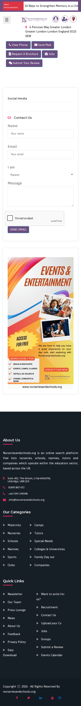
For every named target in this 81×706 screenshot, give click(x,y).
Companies (42, 565)
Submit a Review (52, 647)
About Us (14, 626)
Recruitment (49, 607)
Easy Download (10, 652)
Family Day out (44, 557)
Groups (46, 639)
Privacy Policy (17, 642)
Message (15, 183)
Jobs (44, 631)
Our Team (14, 602)
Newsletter (15, 594)
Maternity (14, 525)
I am (11, 167)
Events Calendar (52, 655)
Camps (39, 525)
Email (12, 146)
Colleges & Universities (49, 549)
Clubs (11, 565)
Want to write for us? (50, 596)
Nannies (13, 549)
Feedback (14, 634)
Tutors (38, 533)
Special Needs (43, 541)
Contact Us (48, 615)
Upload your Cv (51, 623)
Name (12, 126)
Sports (12, 557)
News (11, 618)
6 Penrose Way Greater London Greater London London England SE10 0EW (50, 31)
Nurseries (14, 533)
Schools (13, 541)
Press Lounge (17, 610)
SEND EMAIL (18, 229)
